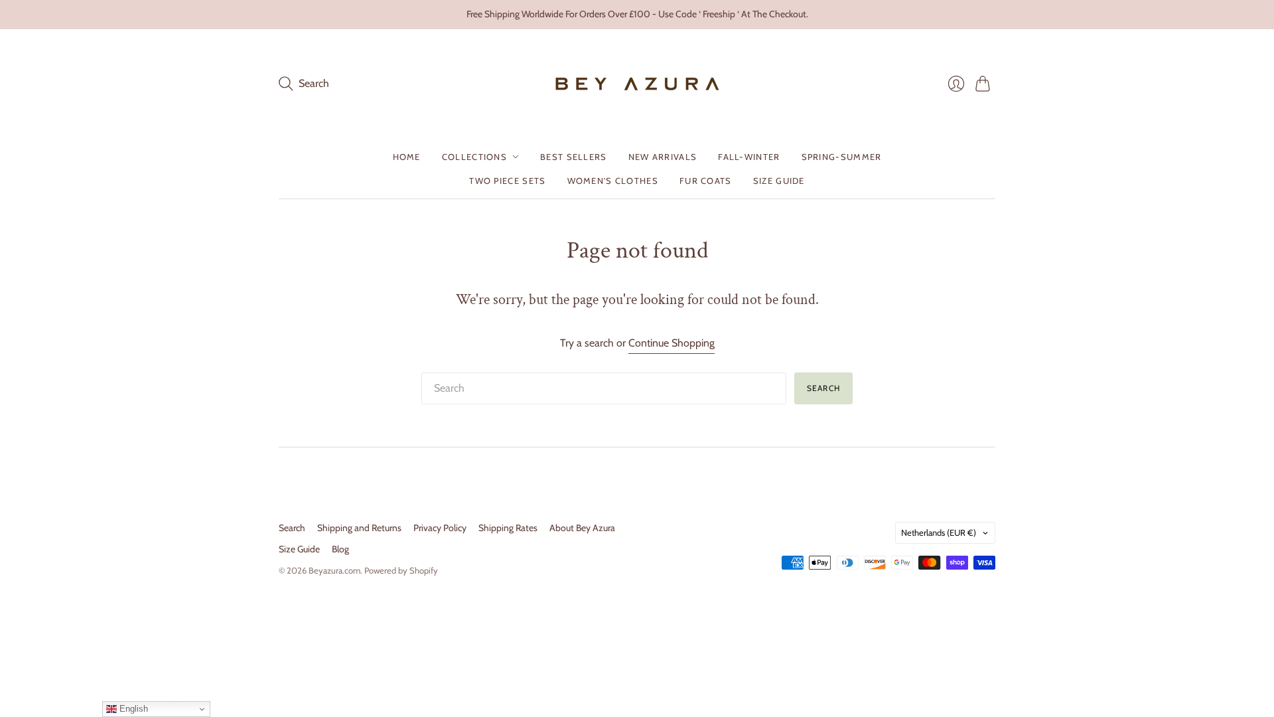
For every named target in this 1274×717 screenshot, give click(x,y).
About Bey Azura (582, 528)
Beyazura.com (334, 570)
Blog (340, 549)
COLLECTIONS (474, 156)
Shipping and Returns (359, 528)
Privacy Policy (439, 528)
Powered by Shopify (401, 570)
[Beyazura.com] (637, 84)
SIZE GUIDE (779, 180)
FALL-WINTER (749, 156)
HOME (407, 156)
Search (823, 388)
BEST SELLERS (573, 156)
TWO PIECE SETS (507, 180)
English (132, 709)
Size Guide (299, 549)
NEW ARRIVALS (662, 156)
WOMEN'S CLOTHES (613, 180)
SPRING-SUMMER (842, 156)
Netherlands (938, 532)
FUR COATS (705, 180)
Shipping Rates (507, 528)
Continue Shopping (671, 343)
